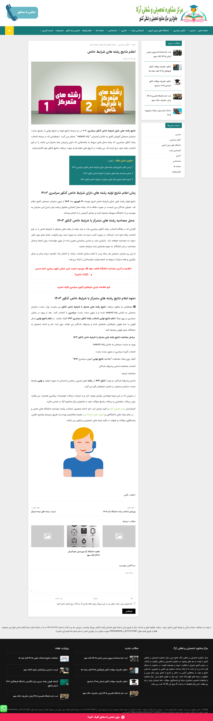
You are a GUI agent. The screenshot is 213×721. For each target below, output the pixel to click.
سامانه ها (100, 30)
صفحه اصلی (203, 30)
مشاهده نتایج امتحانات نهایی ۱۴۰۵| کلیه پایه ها (38, 658)
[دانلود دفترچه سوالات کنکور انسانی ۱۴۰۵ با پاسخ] (177, 82)
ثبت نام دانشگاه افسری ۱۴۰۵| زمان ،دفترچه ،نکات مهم (105, 693)
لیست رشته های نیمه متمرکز (43, 511)
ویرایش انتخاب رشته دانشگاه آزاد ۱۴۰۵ (119, 511)
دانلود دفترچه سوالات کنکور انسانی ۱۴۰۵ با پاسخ (107, 681)
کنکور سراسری (179, 30)
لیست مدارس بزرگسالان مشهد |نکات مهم (41, 669)
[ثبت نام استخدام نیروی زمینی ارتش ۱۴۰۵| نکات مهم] (177, 53)
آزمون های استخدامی (93, 414)
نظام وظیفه (87, 30)
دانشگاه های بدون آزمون (158, 30)
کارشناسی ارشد (137, 30)
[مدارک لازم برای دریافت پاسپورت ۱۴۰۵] (177, 111)
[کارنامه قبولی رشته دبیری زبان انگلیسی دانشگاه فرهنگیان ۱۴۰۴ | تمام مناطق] (64, 682)
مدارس (193, 30)
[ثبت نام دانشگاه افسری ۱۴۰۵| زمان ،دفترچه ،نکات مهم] (177, 97)
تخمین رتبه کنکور (73, 30)
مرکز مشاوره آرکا (117, 409)
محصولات (59, 30)
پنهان (111, 160)
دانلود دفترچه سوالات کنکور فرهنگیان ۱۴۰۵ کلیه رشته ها (104, 669)
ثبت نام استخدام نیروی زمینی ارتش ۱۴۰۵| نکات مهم (106, 658)
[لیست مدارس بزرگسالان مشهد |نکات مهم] (64, 670)
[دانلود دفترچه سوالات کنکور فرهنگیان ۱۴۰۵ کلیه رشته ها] (177, 67)
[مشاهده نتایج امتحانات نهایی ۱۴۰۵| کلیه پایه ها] (64, 659)
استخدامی (112, 30)
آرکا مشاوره (127, 58)
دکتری (124, 30)
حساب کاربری (47, 30)
